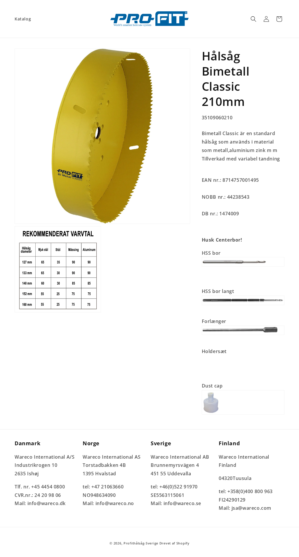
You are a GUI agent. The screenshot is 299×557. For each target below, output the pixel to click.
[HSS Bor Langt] (243, 304)
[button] (253, 19)
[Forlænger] (243, 334)
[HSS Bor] (243, 266)
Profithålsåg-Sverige (141, 543)
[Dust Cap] (243, 414)
